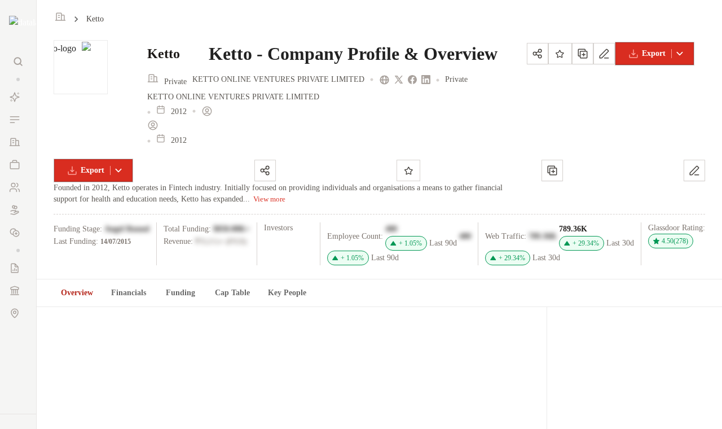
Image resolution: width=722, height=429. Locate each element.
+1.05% (410, 243)
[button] (18, 79)
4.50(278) (675, 241)
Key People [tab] (287, 292)
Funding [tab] (180, 292)
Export (654, 53)
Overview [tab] (77, 292)
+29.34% (586, 243)
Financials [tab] (128, 292)
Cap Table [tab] (232, 292)
